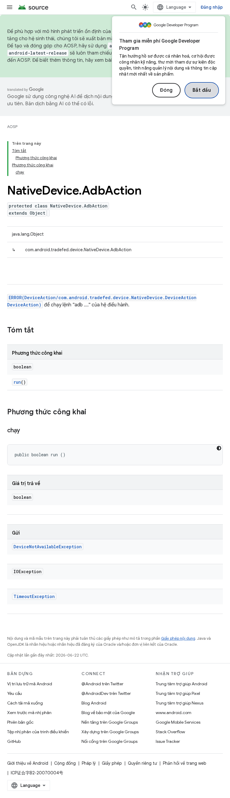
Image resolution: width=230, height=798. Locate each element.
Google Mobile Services (178, 722)
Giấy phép (112, 763)
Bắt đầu (202, 90)
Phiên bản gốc (20, 722)
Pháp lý (89, 763)
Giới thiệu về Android (27, 763)
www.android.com (173, 712)
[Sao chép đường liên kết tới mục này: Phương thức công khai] (92, 412)
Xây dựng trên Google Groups (110, 731)
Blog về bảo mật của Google (108, 712)
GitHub (14, 741)
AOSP (12, 126)
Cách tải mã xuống (25, 703)
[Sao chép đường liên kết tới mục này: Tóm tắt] (40, 330)
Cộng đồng (65, 763)
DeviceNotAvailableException (47, 546)
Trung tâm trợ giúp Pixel (178, 693)
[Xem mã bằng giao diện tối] (219, 448)
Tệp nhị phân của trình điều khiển (38, 731)
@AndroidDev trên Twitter (106, 693)
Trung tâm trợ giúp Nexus (179, 703)
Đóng (166, 90)
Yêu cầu (14, 693)
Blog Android (93, 703)
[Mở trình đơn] (10, 7)
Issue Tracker (168, 741)
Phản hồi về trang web (184, 763)
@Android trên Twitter (102, 683)
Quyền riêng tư (142, 763)
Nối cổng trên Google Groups (109, 741)
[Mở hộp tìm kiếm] (133, 7)
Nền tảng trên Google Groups (109, 722)
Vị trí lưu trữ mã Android (29, 683)
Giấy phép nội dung (178, 638)
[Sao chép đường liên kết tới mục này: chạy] (26, 430)
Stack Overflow (170, 731)
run (17, 382)
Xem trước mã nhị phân (29, 712)
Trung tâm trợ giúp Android (181, 683)
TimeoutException (34, 596)
